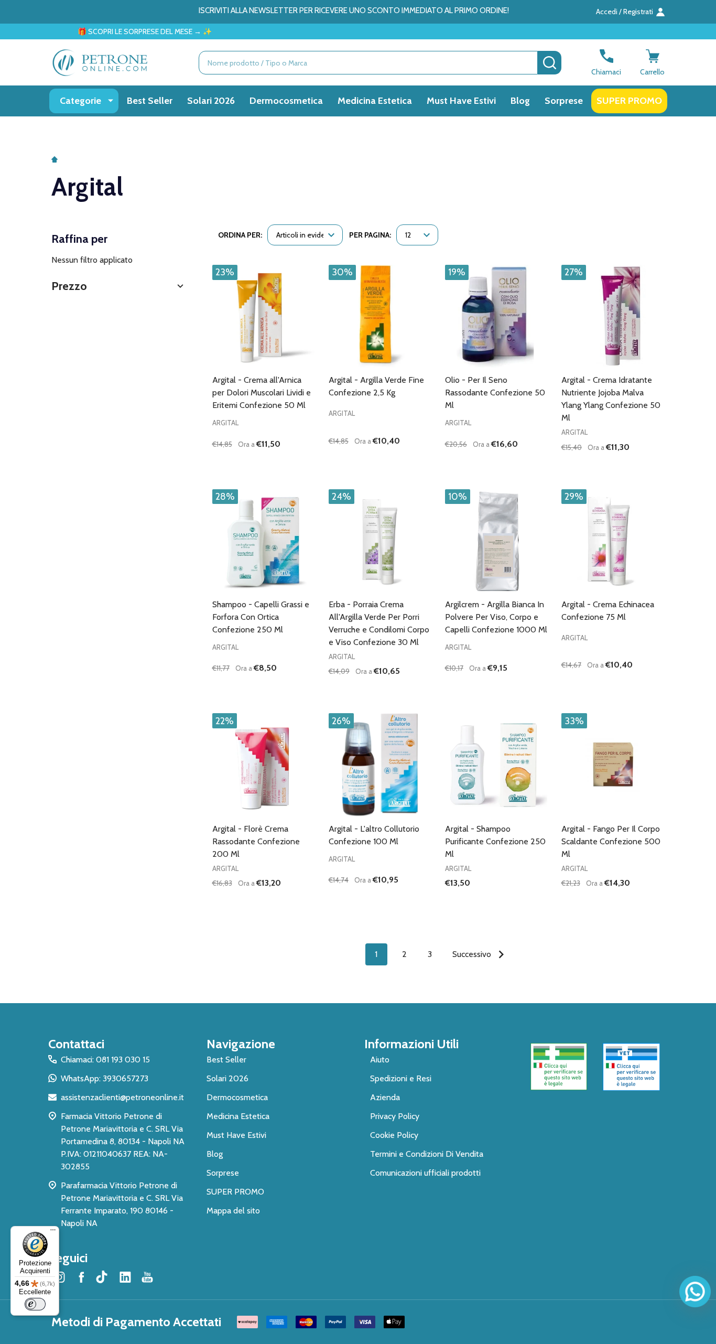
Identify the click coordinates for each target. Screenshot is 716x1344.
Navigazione (241, 1043)
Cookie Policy (394, 1135)
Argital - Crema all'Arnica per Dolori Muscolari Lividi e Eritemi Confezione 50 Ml (261, 392)
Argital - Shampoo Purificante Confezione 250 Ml (495, 841)
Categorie (80, 100)
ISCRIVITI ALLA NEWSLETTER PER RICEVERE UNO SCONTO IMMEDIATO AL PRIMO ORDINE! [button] (354, 10)
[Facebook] (81, 1276)
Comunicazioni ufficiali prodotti (425, 1173)
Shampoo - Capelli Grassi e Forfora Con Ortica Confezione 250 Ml (260, 617)
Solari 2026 (211, 100)
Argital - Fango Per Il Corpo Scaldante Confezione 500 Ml (610, 841)
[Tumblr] (103, 1276)
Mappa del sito (233, 1211)
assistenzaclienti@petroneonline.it (122, 1097)
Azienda (385, 1097)
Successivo (472, 954)
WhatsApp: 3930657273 (104, 1078)
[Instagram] (59, 1276)
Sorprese (564, 100)
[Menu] (53, 1232)
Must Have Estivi (461, 100)
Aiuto (379, 1060)
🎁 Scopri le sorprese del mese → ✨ (112, 31)
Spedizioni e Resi (400, 1078)
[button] (118, 286)
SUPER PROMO (629, 100)
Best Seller (149, 100)
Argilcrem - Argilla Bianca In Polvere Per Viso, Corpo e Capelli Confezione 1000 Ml (496, 617)
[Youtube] (147, 1276)
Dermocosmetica (286, 100)
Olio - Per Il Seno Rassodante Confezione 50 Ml (495, 392)
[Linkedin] (125, 1276)
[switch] (35, 1304)
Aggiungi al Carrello (282, 465)
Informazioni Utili (411, 1043)
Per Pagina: (370, 235)
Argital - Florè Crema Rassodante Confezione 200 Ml (256, 841)
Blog (520, 100)
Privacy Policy (394, 1116)
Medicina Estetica (375, 100)
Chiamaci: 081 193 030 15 (105, 1060)
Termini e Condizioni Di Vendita (426, 1154)
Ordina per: (240, 235)
